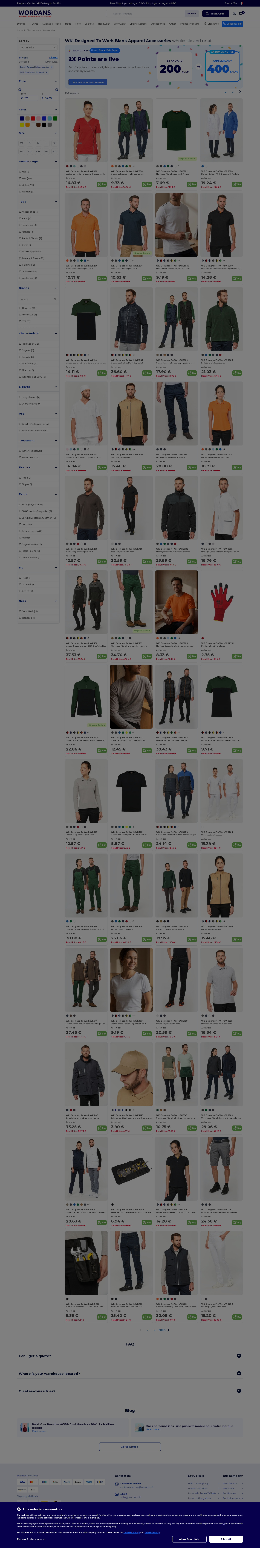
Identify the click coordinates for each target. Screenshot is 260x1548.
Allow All (226, 1539)
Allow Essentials (189, 1539)
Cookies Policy (132, 1532)
